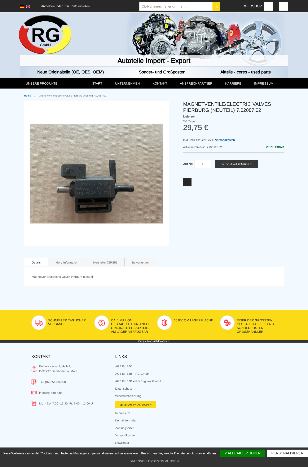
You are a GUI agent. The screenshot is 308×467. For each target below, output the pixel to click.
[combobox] (179, 6)
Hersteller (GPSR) (105, 262)
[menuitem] (55, 83)
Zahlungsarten (125, 428)
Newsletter (122, 442)
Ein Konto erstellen (77, 6)
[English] (28, 6)
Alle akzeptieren (244, 453)
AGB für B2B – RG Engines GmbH (138, 381)
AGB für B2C (123, 366)
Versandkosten (225, 140)
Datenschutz (123, 388)
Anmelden (48, 6)
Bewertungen (141, 262)
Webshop (253, 6)
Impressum (122, 413)
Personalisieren (287, 453)
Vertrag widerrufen (135, 405)
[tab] (36, 262)
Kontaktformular (125, 420)
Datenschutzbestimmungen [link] (154, 461)
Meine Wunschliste (268, 6)
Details (36, 262)
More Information (67, 262)
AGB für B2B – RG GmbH (132, 373)
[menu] (154, 83)
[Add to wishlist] (187, 182)
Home (27, 95)
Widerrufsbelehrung (128, 396)
